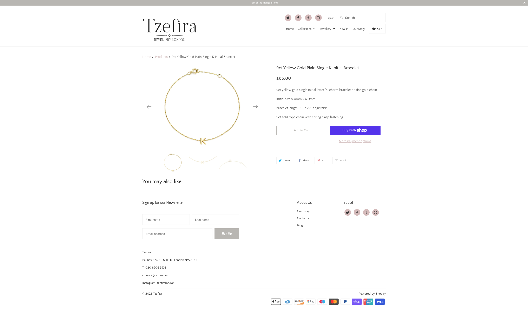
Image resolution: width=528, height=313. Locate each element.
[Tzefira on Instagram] (318, 17)
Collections (305, 29)
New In (344, 29)
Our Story (359, 29)
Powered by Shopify (372, 293)
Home (290, 29)
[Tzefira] (171, 26)
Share (306, 160)
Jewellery (326, 29)
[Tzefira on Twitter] (288, 17)
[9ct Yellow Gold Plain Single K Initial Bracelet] (202, 107)
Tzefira (157, 293)
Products (161, 57)
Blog (300, 225)
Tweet (287, 160)
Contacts (303, 218)
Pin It (324, 160)
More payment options (355, 141)
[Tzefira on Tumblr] (308, 17)
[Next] (255, 106)
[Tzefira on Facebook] (298, 17)
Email (342, 160)
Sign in (330, 18)
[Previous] (148, 106)
